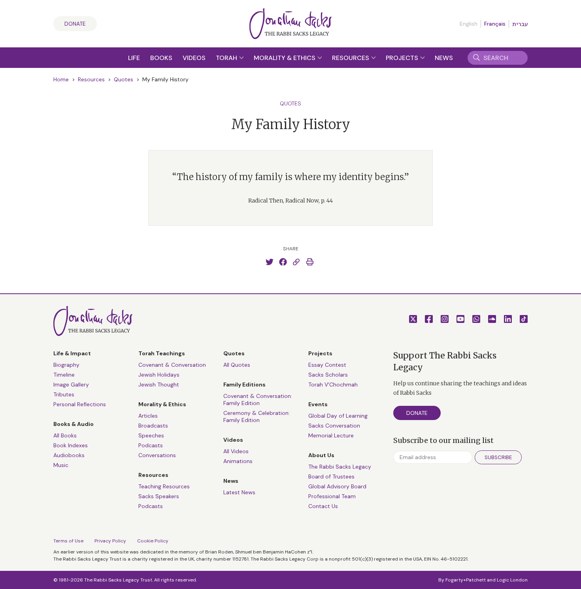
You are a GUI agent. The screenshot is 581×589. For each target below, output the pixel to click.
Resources (351, 58)
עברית (520, 24)
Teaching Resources (164, 486)
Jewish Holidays (158, 374)
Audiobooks (69, 455)
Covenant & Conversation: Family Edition (257, 399)
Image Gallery (71, 384)
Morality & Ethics (285, 58)
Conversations (157, 455)
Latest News (239, 492)
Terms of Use (68, 541)
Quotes (123, 79)
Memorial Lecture (331, 435)
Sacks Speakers (158, 496)
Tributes (63, 394)
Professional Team (332, 496)
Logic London (512, 580)
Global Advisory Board (337, 486)
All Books (65, 435)
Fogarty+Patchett (465, 580)
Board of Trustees (331, 476)
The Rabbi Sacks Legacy (339, 466)
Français (495, 23)
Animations (238, 461)
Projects (403, 58)
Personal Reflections (79, 404)
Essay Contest (327, 364)
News (444, 58)
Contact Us (323, 506)
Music (60, 465)
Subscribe (498, 457)
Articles (148, 415)
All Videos (236, 451)
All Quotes (236, 364)
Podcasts (150, 445)
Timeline (64, 374)
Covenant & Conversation (172, 364)
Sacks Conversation (334, 425)
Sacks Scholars (328, 374)
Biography (66, 364)
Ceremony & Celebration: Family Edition (256, 416)
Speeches (151, 435)
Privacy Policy (110, 541)
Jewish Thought (158, 384)
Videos (194, 58)
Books (161, 58)
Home (61, 79)
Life (134, 58)
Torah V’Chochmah (333, 384)
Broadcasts (153, 425)
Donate (75, 23)
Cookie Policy (152, 541)
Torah (227, 58)
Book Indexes (70, 445)
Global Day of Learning (338, 415)
